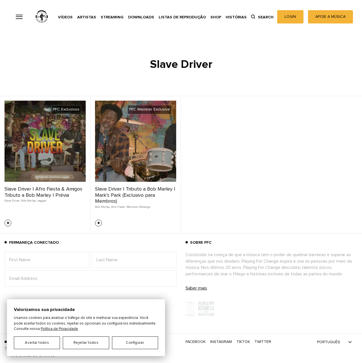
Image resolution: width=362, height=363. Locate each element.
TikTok (243, 342)
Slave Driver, (12, 200)
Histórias (236, 17)
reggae (41, 200)
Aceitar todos (37, 343)
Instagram (221, 342)
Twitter (263, 342)
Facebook (196, 342)
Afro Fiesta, (118, 207)
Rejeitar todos (86, 343)
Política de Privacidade (59, 329)
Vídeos (65, 17)
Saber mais (196, 288)
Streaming (112, 17)
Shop (215, 17)
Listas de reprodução (182, 17)
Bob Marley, (28, 200)
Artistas (86, 17)
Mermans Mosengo (138, 207)
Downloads (141, 17)
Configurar (135, 343)
